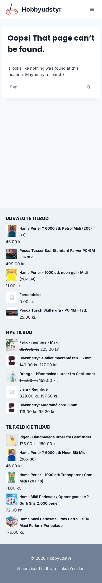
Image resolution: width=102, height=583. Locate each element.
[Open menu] (92, 9)
